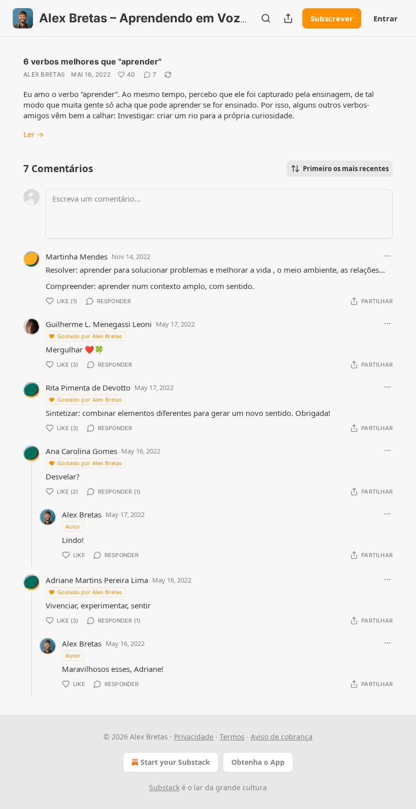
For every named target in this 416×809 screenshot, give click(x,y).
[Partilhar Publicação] (288, 18)
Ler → (33, 134)
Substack (164, 787)
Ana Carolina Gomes (81, 451)
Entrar (385, 18)
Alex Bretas (44, 74)
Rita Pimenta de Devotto (88, 387)
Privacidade (194, 736)
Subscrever (331, 18)
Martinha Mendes (77, 256)
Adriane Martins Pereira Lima (97, 580)
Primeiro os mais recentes (346, 168)
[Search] (266, 18)
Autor (73, 526)
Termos (232, 736)
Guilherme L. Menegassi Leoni (99, 324)
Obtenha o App (258, 762)
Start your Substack (175, 762)
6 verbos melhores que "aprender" (92, 61)
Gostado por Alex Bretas (89, 336)
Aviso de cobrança (282, 736)
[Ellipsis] (387, 256)
